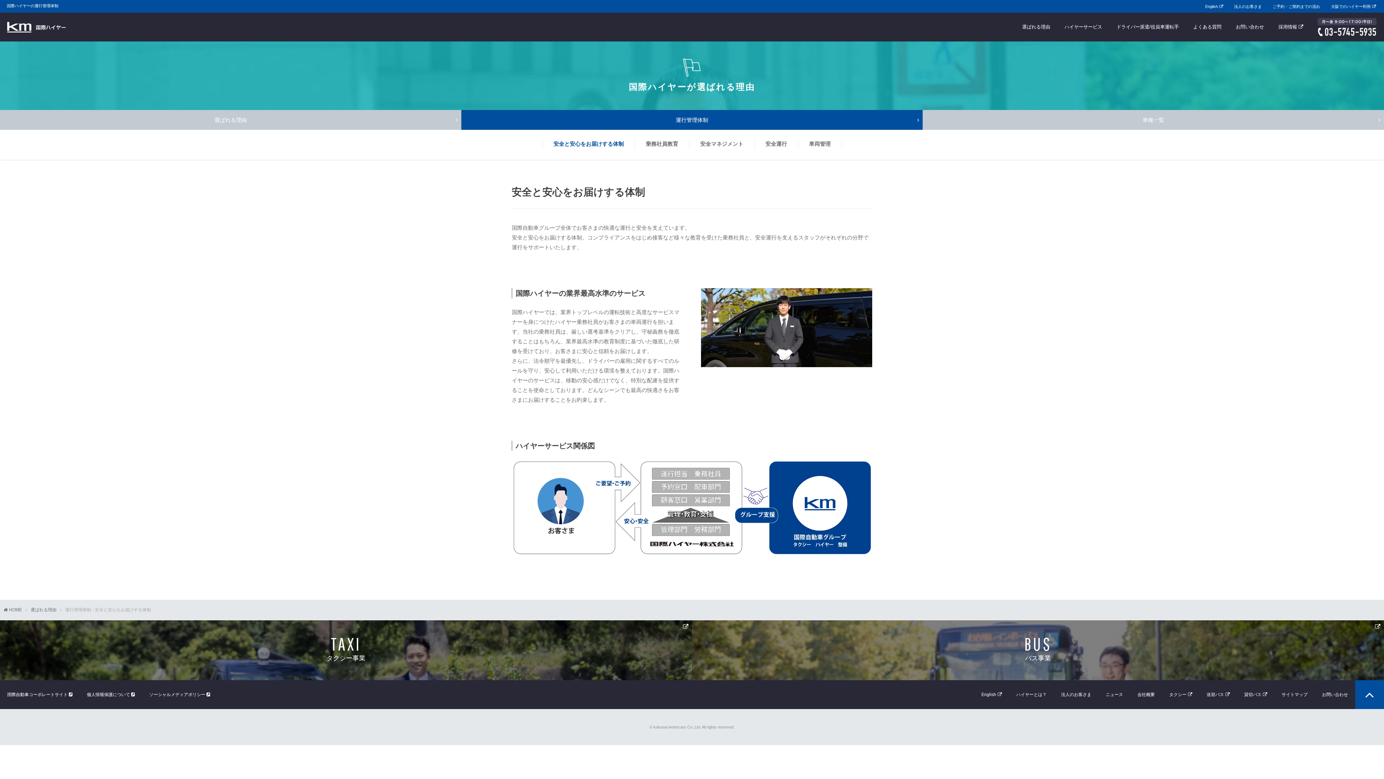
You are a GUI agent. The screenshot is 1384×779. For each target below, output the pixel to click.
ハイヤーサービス (1083, 27)
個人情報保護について (109, 694)
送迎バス (1215, 694)
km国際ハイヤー (36, 27)
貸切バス (1252, 694)
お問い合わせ (1250, 27)
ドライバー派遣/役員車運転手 (1148, 27)
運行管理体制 (692, 120)
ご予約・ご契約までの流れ (1296, 6)
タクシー (1177, 694)
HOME (15, 609)
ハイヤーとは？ (1031, 694)
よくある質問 (1207, 27)
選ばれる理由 (1036, 27)
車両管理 (820, 144)
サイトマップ (1295, 694)
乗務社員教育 (662, 144)
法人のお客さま (1248, 6)
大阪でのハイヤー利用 (1351, 6)
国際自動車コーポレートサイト (38, 694)
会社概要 (1146, 694)
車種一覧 (1153, 120)
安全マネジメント (722, 144)
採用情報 (1287, 27)
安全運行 (776, 144)
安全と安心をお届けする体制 (589, 144)
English (1211, 6)
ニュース (1114, 694)
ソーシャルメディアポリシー (178, 694)
